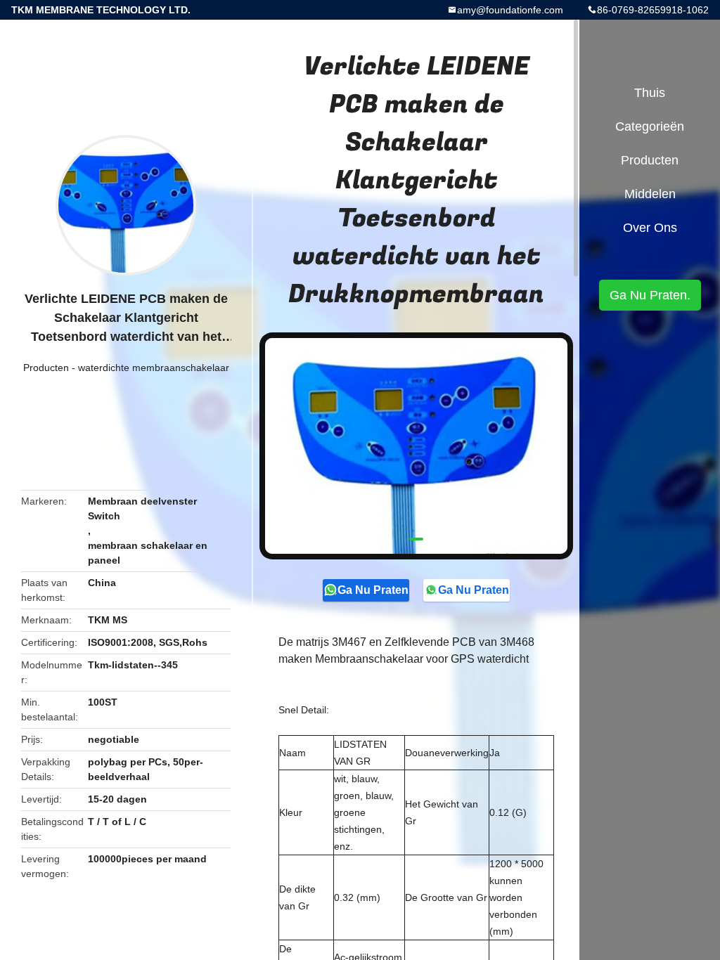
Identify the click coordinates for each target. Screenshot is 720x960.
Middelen (650, 194)
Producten (46, 367)
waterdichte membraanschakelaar (153, 367)
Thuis (649, 93)
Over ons (650, 228)
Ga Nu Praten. (373, 590)
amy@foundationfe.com (510, 9)
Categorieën (649, 126)
